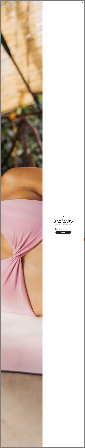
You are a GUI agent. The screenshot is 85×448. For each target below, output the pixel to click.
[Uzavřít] (82, 2)
